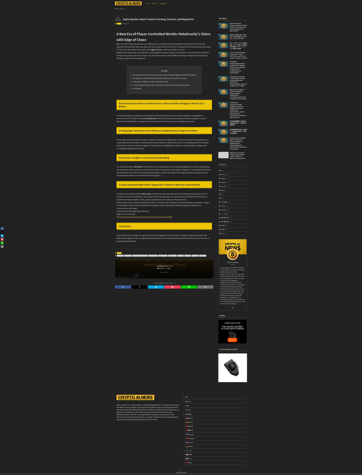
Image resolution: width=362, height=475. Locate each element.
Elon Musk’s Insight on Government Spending (150, 81)
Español (225, 182)
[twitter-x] (233, 308)
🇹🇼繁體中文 (189, 430)
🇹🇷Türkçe (189, 462)
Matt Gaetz (195, 255)
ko (222, 198)
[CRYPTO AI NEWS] (128, 3)
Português (226, 202)
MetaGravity (202, 255)
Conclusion (137, 88)
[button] (123, 287)
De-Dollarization (153, 255)
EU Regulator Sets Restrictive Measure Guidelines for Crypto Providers (159, 78)
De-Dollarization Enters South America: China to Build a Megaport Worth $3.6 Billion (164, 75)
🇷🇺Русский (189, 434)
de (222, 170)
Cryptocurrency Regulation (140, 255)
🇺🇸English (189, 418)
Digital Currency (163, 255)
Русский (225, 210)
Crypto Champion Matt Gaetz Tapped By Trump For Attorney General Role (161, 85)
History (188, 410)
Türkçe (225, 206)
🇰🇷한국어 (189, 459)
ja (223, 194)
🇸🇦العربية (188, 450)
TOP (186, 397)
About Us (188, 401)
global (224, 190)
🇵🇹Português (190, 438)
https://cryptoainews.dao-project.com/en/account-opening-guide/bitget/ (145, 217)
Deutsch (225, 174)
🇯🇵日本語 (189, 454)
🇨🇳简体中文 (189, 426)
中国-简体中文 (227, 218)
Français (225, 186)
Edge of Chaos (172, 255)
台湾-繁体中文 (227, 222)
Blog (187, 406)
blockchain (120, 255)
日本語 (224, 225)
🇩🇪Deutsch (189, 446)
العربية (224, 214)
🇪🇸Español (189, 422)
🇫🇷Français (189, 442)
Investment (187, 255)
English (119, 23)
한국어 (224, 233)
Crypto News (128, 255)
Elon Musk (180, 255)
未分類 (224, 229)
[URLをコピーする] (205, 287)
